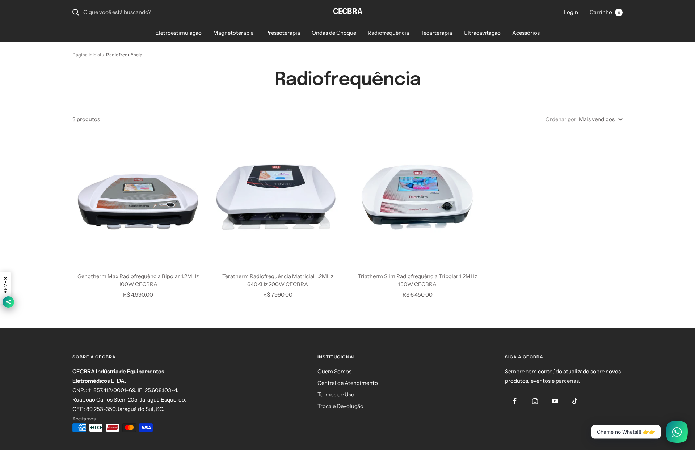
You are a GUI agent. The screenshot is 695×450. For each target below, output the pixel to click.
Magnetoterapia (233, 32)
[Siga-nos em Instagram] (535, 401)
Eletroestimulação (178, 32)
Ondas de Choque (334, 32)
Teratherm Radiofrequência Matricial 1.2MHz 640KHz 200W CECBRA (277, 280)
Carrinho (605, 12)
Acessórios (526, 32)
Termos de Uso (335, 394)
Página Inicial (86, 55)
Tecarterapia (436, 32)
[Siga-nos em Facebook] (515, 401)
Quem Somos (334, 371)
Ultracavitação (482, 32)
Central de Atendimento (347, 382)
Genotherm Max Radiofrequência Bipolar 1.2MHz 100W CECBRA (138, 280)
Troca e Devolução (340, 406)
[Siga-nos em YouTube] (555, 401)
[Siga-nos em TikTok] (575, 401)
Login (571, 12)
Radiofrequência (388, 32)
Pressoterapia (282, 32)
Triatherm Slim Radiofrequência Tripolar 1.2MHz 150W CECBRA (417, 280)
